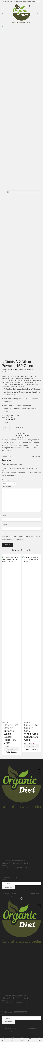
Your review (7, 486)
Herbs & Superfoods (26, 369)
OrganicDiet (21, 894)
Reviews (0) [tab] (21, 438)
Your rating (6, 480)
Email (4, 525)
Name (4, 516)
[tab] (21, 433)
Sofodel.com (6, 896)
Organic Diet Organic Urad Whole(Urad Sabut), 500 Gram (31, 732)
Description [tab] (21, 433)
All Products (14, 369)
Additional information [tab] (21, 435)
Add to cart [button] (11, 749)
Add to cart (20, 427)
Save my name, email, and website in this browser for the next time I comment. (21, 538)
